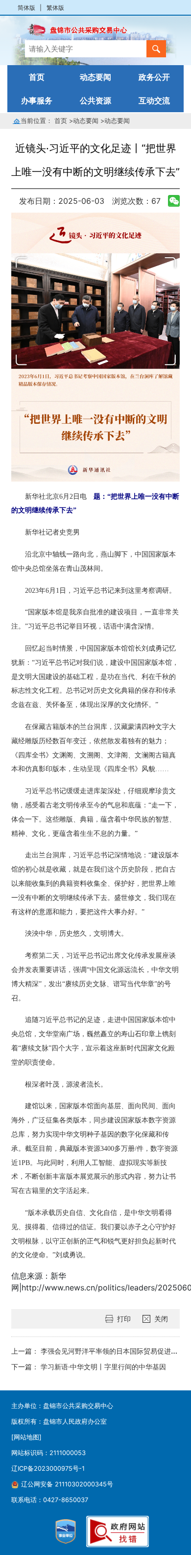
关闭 (161, 1318)
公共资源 (95, 100)
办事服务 (36, 100)
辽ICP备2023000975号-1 (48, 1468)
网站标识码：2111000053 (48, 1453)
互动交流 (154, 100)
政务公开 (154, 77)
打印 (124, 1318)
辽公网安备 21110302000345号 (67, 1484)
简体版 (26, 7)
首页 (37, 77)
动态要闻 (95, 77)
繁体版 (55, 7)
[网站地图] (26, 1437)
